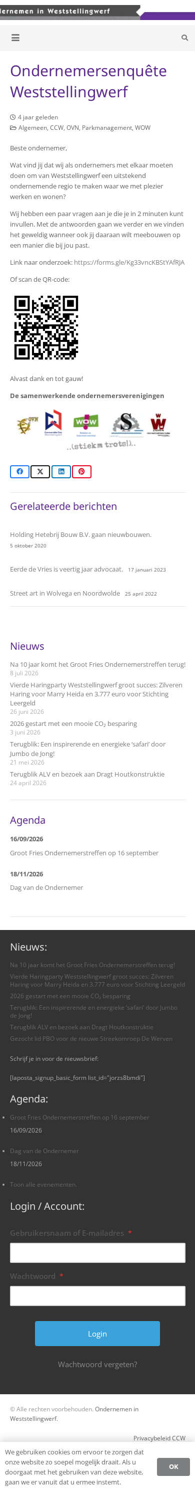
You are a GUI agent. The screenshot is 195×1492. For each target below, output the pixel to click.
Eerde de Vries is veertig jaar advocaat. (66, 569)
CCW (57, 127)
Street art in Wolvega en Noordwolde (65, 593)
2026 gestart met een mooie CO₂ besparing (73, 723)
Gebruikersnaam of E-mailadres (71, 1233)
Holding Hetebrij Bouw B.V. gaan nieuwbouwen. (81, 534)
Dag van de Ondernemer (46, 887)
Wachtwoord (37, 1276)
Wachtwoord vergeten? (97, 1364)
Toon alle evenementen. (43, 1184)
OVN (72, 127)
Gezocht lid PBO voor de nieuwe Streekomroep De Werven (91, 1038)
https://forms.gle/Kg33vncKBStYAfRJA (129, 262)
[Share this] (20, 471)
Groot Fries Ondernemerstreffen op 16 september (84, 852)
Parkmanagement (107, 127)
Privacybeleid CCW (160, 1438)
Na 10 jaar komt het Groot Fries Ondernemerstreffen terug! (98, 664)
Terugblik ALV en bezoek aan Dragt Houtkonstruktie (87, 774)
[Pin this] (82, 471)
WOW (142, 127)
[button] (15, 38)
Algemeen (32, 127)
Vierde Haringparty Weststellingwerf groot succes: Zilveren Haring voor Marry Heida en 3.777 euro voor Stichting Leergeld (96, 693)
